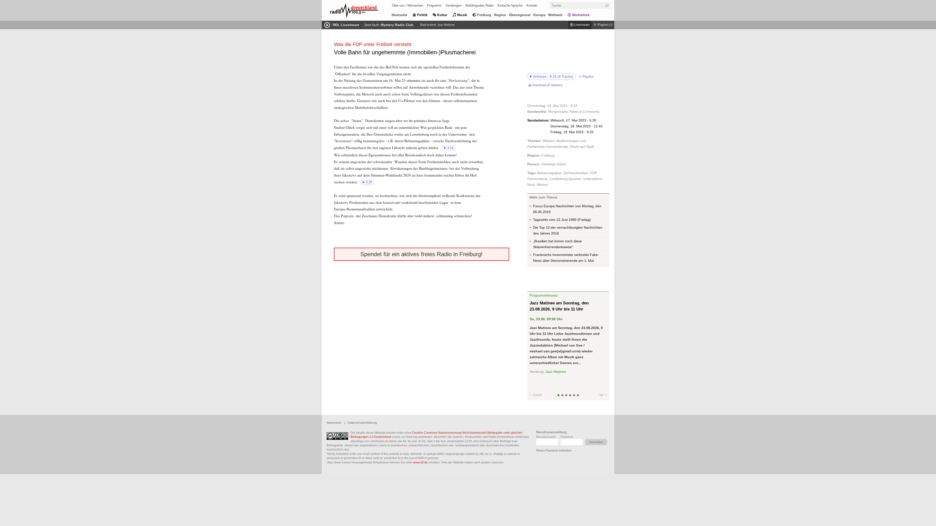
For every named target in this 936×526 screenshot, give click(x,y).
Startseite (399, 15)
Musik (462, 15)
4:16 (450, 148)
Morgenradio (558, 111)
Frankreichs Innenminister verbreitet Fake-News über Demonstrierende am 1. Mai (566, 258)
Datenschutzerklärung (362, 422)
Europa (539, 15)
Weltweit (555, 15)
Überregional (519, 15)
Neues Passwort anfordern (554, 450)
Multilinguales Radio (479, 5)
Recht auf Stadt (582, 147)
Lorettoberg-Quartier (565, 179)
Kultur (442, 15)
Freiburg (484, 15)
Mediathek (581, 15)
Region (500, 15)
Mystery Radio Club (397, 25)
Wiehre (542, 185)
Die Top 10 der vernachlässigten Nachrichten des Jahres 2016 (567, 230)
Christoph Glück (553, 164)
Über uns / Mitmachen (407, 5)
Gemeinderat (537, 179)
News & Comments (584, 111)
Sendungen (453, 5)
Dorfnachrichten (576, 173)
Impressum (334, 422)
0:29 (369, 182)
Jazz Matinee (446, 25)
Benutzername (546, 436)
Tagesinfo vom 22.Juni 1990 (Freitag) (562, 220)
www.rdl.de (420, 462)
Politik (422, 15)
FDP (593, 173)
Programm (434, 5)
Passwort (567, 436)
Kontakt (531, 5)
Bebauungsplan (549, 173)
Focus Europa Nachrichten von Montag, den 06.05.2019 (567, 209)
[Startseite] (360, 11)
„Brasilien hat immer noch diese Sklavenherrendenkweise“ (557, 244)
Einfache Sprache (510, 5)
